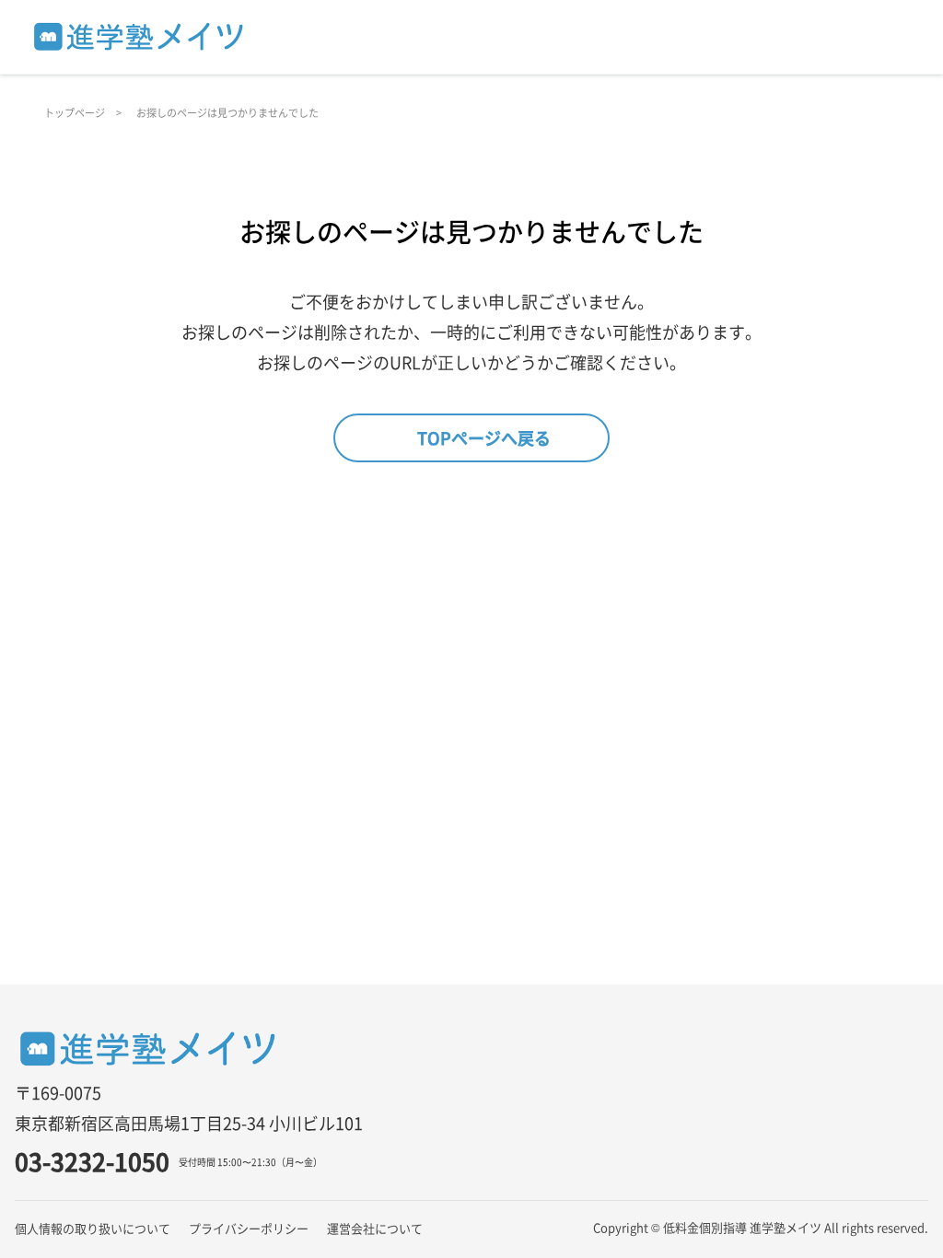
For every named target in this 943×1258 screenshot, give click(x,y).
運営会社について (375, 1228)
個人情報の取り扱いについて (92, 1228)
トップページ (74, 112)
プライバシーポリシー (249, 1228)
